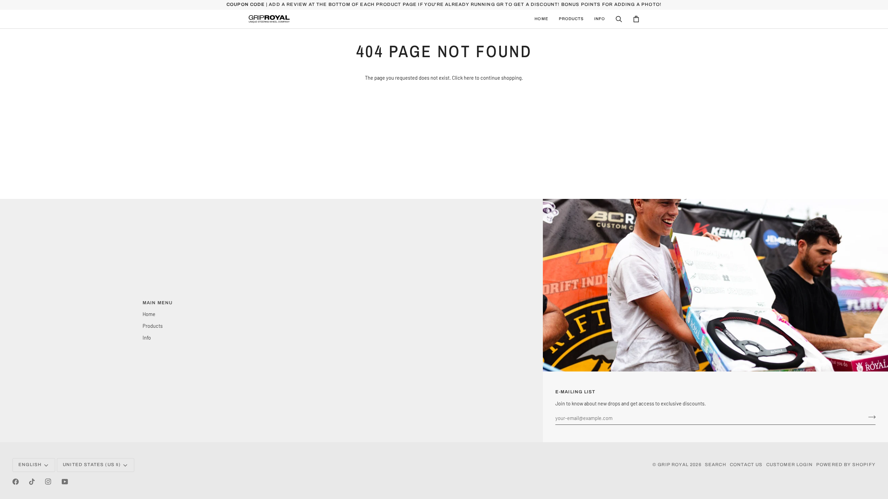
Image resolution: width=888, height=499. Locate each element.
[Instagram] (48, 482)
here (469, 78)
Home (149, 314)
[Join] (870, 416)
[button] (571, 19)
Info (147, 337)
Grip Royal (673, 464)
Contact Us (746, 464)
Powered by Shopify (846, 464)
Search (715, 464)
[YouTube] (65, 482)
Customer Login (789, 464)
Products (153, 326)
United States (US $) (92, 464)
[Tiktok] (32, 482)
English (30, 464)
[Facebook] (15, 482)
